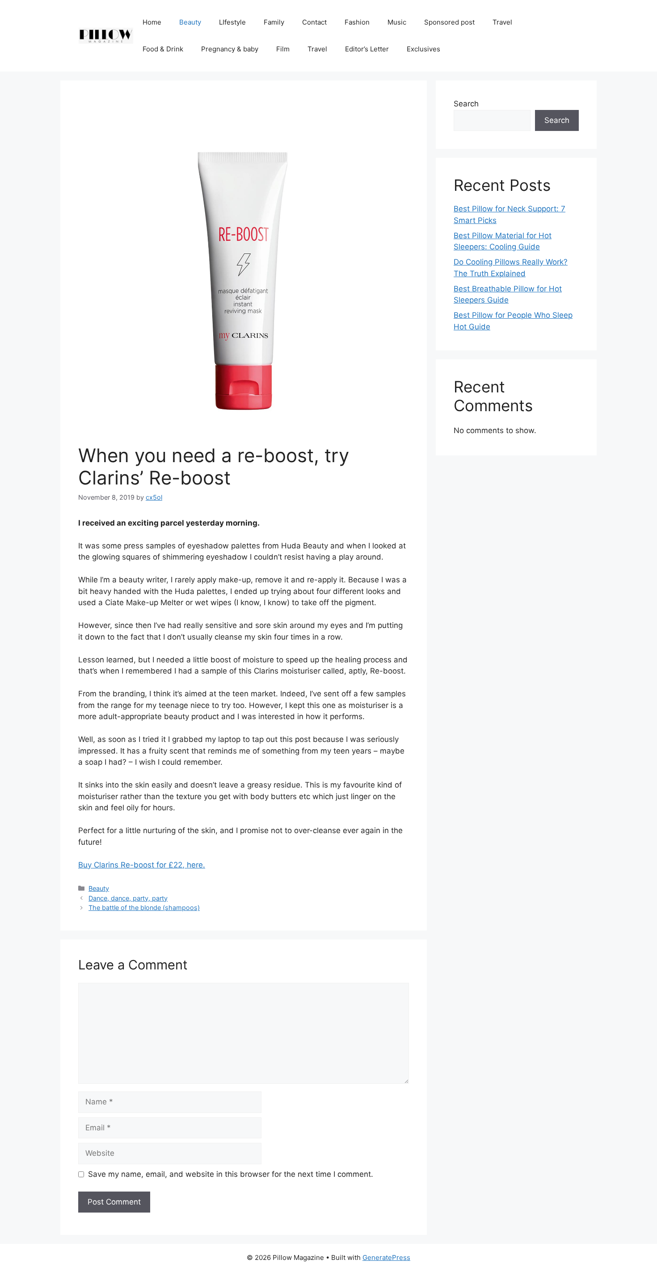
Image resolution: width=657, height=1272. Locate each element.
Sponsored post (449, 22)
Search (466, 103)
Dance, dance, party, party (128, 898)
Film (283, 49)
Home (152, 22)
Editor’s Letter (367, 49)
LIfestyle (232, 22)
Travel (502, 22)
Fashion (357, 22)
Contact (314, 22)
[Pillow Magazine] (106, 35)
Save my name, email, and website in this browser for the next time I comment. (230, 1174)
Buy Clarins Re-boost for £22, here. (141, 864)
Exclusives (423, 49)
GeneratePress (386, 1257)
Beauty (190, 22)
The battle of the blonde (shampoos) (144, 907)
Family (274, 22)
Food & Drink (163, 49)
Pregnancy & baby (229, 49)
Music (396, 22)
